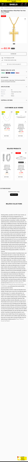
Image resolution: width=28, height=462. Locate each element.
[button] (1, 122)
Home (2, 8)
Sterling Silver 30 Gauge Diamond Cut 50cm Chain (7, 126)
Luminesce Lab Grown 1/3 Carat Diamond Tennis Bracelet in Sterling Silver (21, 168)
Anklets (8, 321)
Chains (17, 319)
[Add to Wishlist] (12, 112)
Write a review (14, 194)
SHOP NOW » (14, 1)
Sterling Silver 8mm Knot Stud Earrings (15, 284)
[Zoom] (25, 19)
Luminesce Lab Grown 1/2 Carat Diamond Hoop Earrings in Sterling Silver (7, 168)
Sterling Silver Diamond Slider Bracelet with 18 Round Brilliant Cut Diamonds (21, 127)
